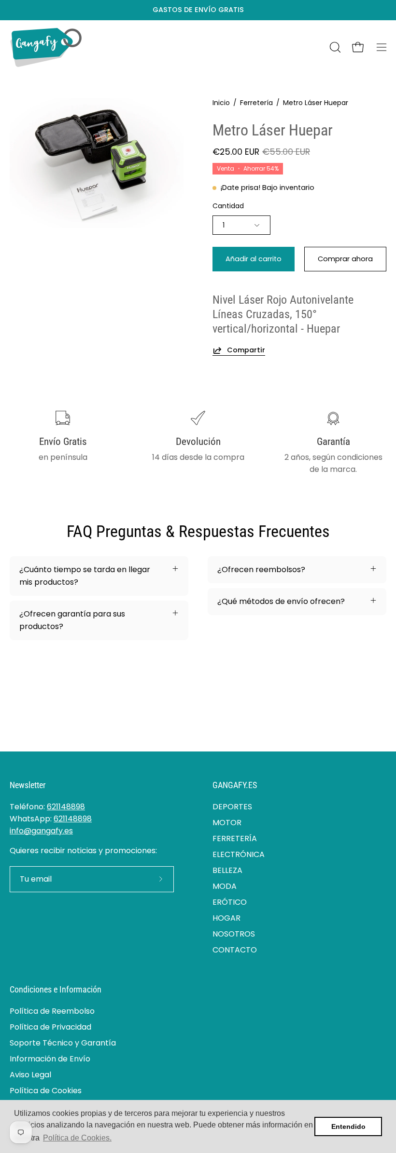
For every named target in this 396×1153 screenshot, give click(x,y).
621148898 (66, 806)
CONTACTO (234, 949)
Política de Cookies (46, 1090)
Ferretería (256, 102)
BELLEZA (227, 870)
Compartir (246, 350)
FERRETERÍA (234, 838)
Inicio (221, 102)
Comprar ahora (345, 259)
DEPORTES (232, 806)
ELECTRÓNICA (238, 854)
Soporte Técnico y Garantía (63, 1042)
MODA (224, 886)
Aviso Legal (30, 1074)
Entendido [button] (348, 1126)
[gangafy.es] (46, 47)
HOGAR (226, 918)
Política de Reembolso (52, 1011)
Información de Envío (50, 1058)
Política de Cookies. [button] (77, 1138)
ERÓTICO (229, 902)
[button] (334, 47)
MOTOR (226, 822)
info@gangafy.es (41, 830)
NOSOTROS (233, 933)
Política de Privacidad (50, 1026)
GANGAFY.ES (234, 785)
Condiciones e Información (55, 989)
